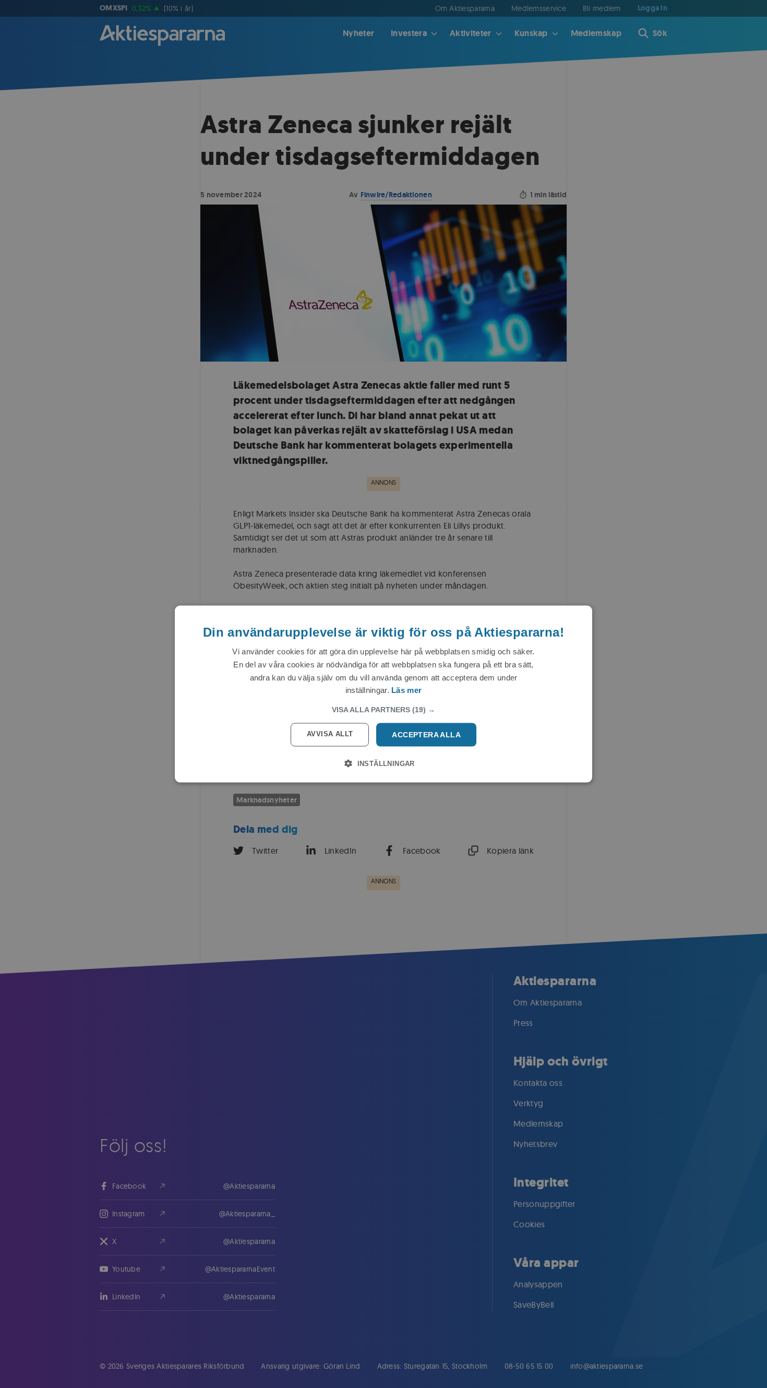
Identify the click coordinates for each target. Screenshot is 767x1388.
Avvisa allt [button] (330, 734)
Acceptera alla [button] (426, 735)
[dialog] (383, 694)
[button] (383, 709)
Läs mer (406, 690)
